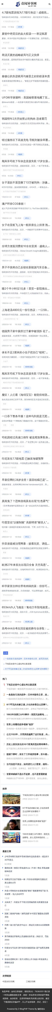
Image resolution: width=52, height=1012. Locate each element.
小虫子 (5, 361)
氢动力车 (6, 616)
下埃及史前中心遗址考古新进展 (18, 664)
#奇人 (19, 176)
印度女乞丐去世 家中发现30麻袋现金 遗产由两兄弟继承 (27, 949)
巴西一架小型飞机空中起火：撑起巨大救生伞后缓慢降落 (27, 926)
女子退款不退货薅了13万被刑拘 (14, 191)
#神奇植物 (28, 600)
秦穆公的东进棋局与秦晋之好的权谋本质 (26, 76)
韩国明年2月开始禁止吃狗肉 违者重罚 (24, 118)
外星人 (5, 106)
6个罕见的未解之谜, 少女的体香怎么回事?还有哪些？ (27, 669)
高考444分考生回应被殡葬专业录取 (16, 638)
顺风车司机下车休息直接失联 (13, 170)
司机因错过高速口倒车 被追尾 (13, 446)
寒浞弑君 (6, 43)
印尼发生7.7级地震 (9, 468)
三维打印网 (30, 981)
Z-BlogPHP (23, 1009)
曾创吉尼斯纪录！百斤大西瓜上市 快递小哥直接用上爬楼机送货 (26, 961)
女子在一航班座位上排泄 (12, 234)
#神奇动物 (29, 367)
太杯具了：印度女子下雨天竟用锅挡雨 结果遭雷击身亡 (26, 904)
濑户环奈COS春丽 (9, 213)
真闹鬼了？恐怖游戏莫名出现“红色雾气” (25, 501)
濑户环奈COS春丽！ (14, 203)
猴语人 (5, 531)
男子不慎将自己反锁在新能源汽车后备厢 (17, 276)
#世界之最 (29, 622)
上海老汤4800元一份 (10, 319)
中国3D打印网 (8, 981)
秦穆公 (5, 85)
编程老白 (41, 1009)
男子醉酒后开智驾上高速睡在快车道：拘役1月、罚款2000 (27, 938)
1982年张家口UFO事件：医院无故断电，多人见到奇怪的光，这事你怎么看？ (36, 836)
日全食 (5, 574)
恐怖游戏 (6, 510)
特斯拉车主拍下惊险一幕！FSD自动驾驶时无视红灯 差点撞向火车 (26, 881)
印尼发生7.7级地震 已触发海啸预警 (22, 458)
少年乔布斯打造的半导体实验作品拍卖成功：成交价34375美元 (27, 858)
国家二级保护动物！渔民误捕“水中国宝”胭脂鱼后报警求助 (27, 915)
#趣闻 (20, 154)
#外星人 (21, 112)
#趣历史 (21, 48)
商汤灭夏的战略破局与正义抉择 (20, 55)
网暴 (4, 553)
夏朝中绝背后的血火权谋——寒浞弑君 (24, 33)
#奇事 (20, 27)
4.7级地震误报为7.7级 (11, 21)
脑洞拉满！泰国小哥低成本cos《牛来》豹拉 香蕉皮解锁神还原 (27, 869)
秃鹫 (12, 425)
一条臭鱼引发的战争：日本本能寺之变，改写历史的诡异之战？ (28, 658)
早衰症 (5, 489)
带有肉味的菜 (8, 595)
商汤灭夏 (6, 64)
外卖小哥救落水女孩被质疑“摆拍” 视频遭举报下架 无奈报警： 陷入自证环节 (26, 892)
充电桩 (5, 149)
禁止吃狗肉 (7, 128)
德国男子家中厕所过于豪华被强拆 (15, 340)
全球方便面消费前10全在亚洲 (13, 255)
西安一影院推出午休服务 (12, 298)
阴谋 (4, 404)
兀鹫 (4, 425)
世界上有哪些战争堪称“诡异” (34, 821)
